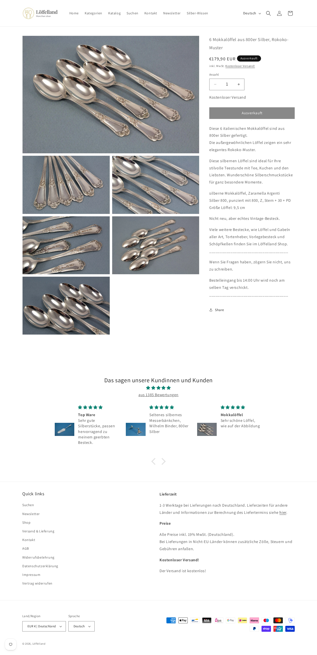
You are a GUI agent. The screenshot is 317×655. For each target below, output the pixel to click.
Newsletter (31, 514)
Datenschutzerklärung (40, 566)
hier (282, 512)
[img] (158, 388)
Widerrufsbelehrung (38, 557)
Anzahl (214, 74)
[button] (268, 13)
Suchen (28, 505)
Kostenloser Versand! (240, 66)
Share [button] (219, 310)
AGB (25, 548)
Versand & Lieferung (38, 531)
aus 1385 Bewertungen (158, 394)
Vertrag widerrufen (37, 583)
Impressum (31, 574)
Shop (26, 522)
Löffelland (39, 643)
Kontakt (28, 540)
